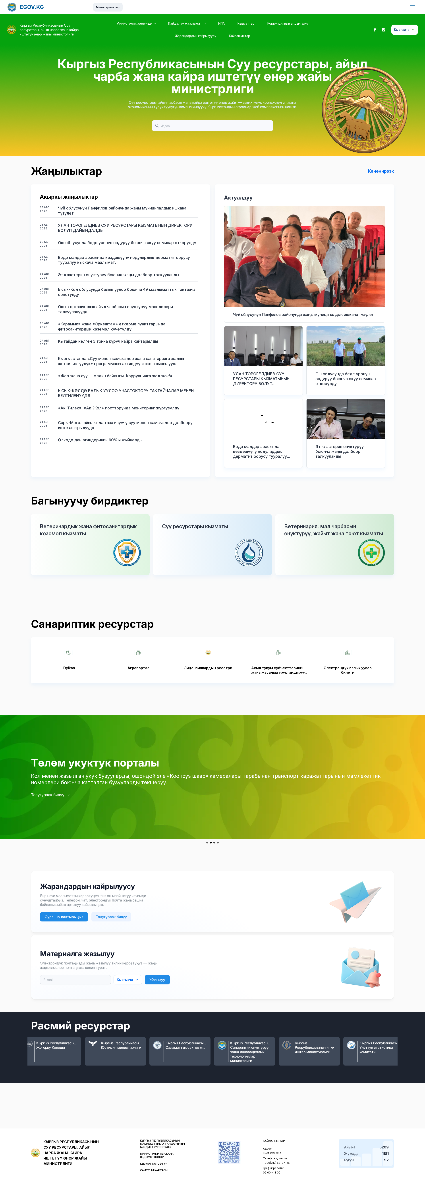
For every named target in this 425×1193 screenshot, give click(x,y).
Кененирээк (381, 171)
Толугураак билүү (47, 794)
